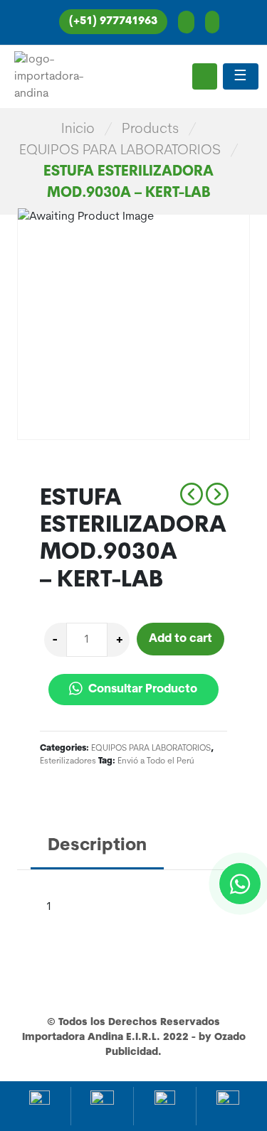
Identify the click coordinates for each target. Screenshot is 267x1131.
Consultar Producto (141, 689)
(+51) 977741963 (113, 21)
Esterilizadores (68, 761)
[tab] (97, 847)
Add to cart (180, 639)
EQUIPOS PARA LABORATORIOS (120, 151)
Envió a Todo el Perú (155, 761)
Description (97, 845)
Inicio (78, 129)
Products (150, 129)
